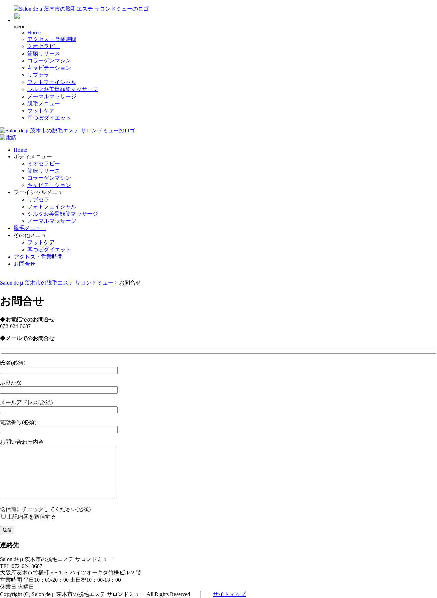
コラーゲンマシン (49, 60)
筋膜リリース (43, 53)
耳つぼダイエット (49, 118)
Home (34, 32)
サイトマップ (229, 594)
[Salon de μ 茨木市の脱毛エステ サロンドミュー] (81, 9)
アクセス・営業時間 (51, 39)
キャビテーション (49, 68)
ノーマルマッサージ (51, 96)
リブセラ (38, 75)
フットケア (41, 111)
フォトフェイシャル (51, 82)
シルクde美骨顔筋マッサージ (62, 89)
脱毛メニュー (43, 103)
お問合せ (25, 264)
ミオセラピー (43, 46)
